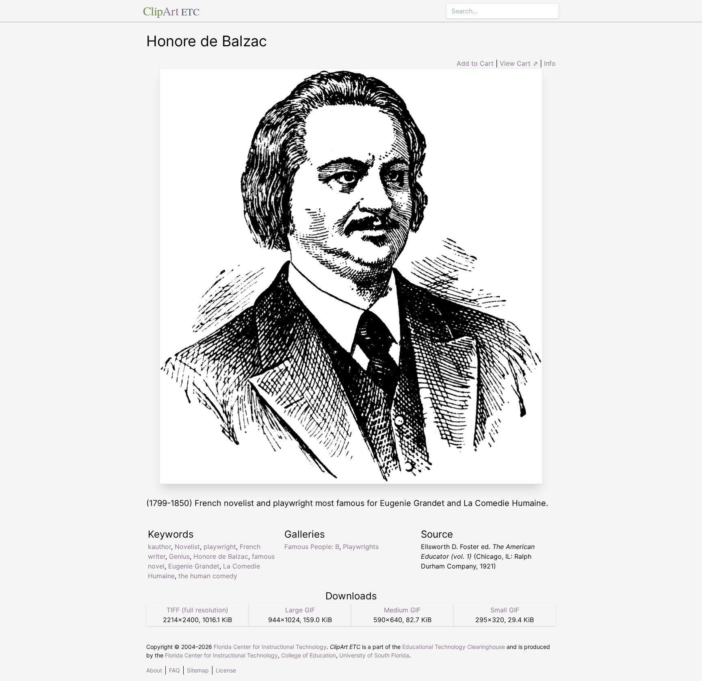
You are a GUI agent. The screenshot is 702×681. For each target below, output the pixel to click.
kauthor (159, 547)
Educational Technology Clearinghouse (453, 646)
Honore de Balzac (220, 556)
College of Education (308, 655)
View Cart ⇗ (519, 63)
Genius (179, 556)
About (154, 670)
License (226, 670)
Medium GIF (402, 610)
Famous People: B (311, 547)
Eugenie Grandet (193, 566)
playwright (220, 547)
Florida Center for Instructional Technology (270, 646)
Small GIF (504, 610)
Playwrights (361, 547)
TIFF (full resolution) (197, 610)
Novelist (187, 547)
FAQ (174, 670)
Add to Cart (475, 63)
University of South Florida (374, 655)
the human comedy (207, 576)
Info (550, 63)
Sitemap (198, 670)
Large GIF (300, 610)
